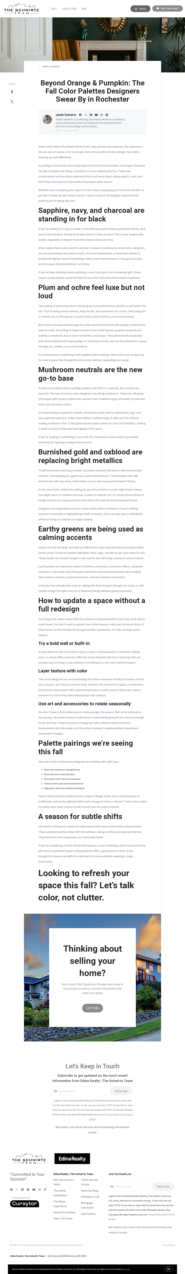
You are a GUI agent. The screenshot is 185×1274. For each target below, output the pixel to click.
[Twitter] (17, 1189)
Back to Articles (51, 66)
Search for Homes (64, 1212)
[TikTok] (45, 1189)
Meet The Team (63, 1218)
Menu (142, 8)
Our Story (69, 8)
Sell (54, 8)
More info (126, 1269)
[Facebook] (11, 1189)
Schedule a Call (90, 1196)
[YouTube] (33, 1189)
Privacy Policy (168, 1245)
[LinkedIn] (22, 1189)
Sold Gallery (88, 1213)
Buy (84, 8)
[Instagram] (39, 1189)
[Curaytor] (24, 1206)
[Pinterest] (28, 1189)
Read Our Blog (89, 1190)
